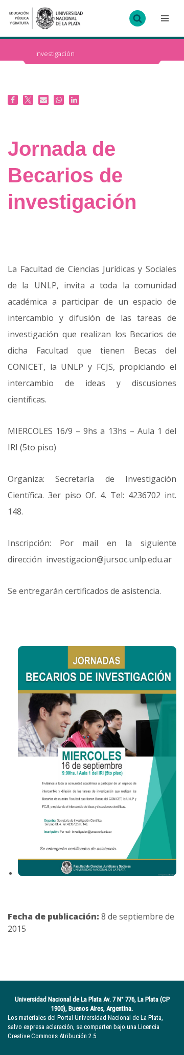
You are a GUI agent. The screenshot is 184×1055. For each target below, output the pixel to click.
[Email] (43, 100)
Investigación (55, 53)
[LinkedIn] (74, 100)
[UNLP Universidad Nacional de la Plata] (46, 18)
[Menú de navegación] (163, 18)
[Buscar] (137, 18)
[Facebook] (13, 100)
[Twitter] (28, 100)
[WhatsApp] (59, 100)
